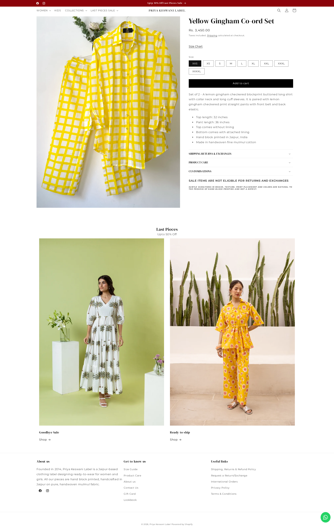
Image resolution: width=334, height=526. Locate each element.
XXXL (281, 63)
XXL (266, 63)
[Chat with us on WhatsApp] (325, 517)
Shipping (212, 35)
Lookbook (130, 499)
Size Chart (196, 46)
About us (130, 481)
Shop (43, 439)
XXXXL (196, 71)
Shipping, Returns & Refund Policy (233, 469)
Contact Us (131, 487)
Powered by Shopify (182, 524)
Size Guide (130, 469)
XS (208, 63)
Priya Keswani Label (160, 524)
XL (253, 63)
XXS (195, 63)
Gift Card (130, 493)
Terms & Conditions (224, 493)
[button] (43, 10)
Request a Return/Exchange (229, 475)
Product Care (132, 475)
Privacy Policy (220, 487)
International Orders (224, 481)
